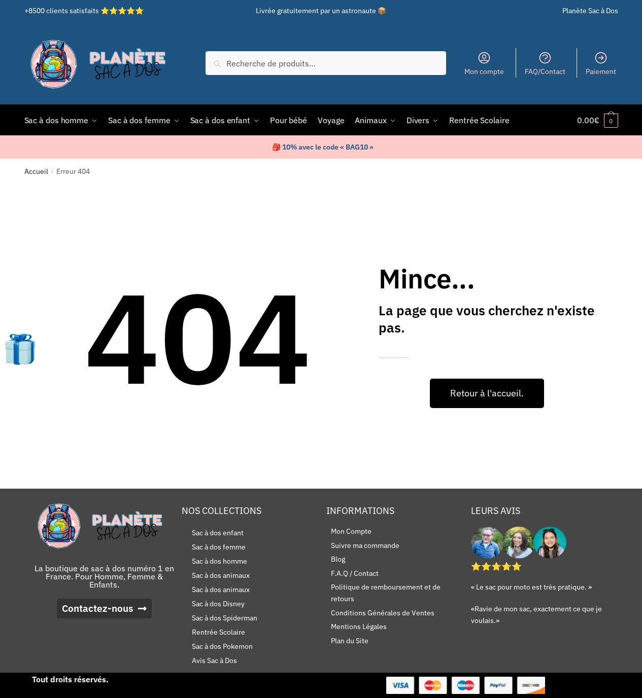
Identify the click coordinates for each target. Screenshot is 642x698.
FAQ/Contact (545, 71)
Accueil (36, 171)
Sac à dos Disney (218, 603)
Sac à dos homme (219, 561)
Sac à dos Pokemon (222, 646)
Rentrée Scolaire (218, 632)
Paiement (601, 71)
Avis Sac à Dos (214, 660)
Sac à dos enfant (218, 532)
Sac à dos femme (219, 547)
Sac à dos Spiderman (224, 617)
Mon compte (484, 71)
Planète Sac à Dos (590, 10)
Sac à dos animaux (221, 575)
